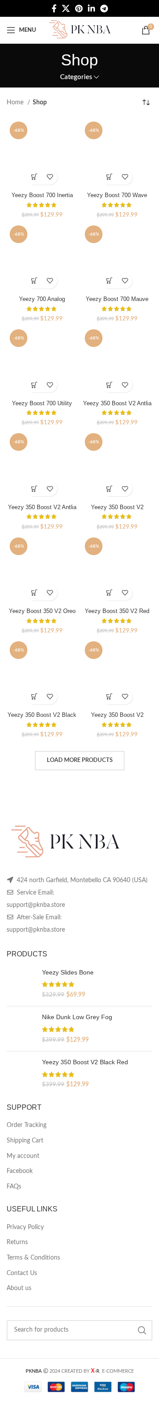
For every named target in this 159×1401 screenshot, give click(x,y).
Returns (17, 1242)
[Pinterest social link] (78, 8)
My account (23, 1156)
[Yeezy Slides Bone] (21, 984)
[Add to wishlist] (49, 177)
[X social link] (65, 8)
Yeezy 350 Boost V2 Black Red (42, 718)
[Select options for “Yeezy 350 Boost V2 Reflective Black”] (109, 696)
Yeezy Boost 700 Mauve (117, 299)
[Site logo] (79, 30)
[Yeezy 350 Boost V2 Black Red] (21, 1073)
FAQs (14, 1187)
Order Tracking (26, 1125)
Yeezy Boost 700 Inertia (42, 195)
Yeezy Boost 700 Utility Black (42, 406)
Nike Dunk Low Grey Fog (77, 1016)
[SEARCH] (142, 1330)
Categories (76, 77)
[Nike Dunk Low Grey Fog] (21, 1028)
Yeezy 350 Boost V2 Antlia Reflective (117, 406)
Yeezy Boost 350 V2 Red (117, 611)
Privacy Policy (25, 1227)
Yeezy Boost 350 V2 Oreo (42, 611)
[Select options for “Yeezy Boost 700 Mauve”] (109, 281)
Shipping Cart (25, 1141)
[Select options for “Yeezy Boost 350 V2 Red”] (109, 593)
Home (16, 102)
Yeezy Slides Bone (68, 972)
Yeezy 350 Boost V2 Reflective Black (117, 718)
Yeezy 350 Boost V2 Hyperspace (117, 510)
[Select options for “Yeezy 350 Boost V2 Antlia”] (34, 488)
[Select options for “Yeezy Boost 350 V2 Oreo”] (34, 593)
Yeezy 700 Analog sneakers (42, 302)
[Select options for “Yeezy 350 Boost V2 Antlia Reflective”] (109, 384)
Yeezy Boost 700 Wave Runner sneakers (117, 198)
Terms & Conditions (33, 1258)
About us (19, 1288)
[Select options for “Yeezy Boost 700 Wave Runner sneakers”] (109, 177)
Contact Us (22, 1273)
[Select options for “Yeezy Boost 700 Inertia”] (34, 177)
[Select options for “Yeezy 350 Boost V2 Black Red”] (34, 696)
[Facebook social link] (54, 8)
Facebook (20, 1171)
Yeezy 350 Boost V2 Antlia (42, 507)
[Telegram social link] (104, 8)
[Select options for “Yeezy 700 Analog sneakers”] (34, 281)
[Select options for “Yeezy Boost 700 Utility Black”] (34, 384)
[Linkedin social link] (91, 8)
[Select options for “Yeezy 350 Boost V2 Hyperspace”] (109, 488)
